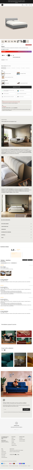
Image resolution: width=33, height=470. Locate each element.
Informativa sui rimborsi (4, 465)
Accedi (2, 450)
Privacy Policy (3, 454)
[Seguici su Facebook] (10, 454)
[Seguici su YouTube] (15, 454)
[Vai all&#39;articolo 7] (21, 41)
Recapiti (29, 465)
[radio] (8, 73)
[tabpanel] (16, 288)
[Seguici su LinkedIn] (18, 454)
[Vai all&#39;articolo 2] (5, 41)
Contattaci (20, 438)
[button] (3, 273)
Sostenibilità (13, 439)
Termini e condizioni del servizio (13, 465)
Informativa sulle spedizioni (23, 465)
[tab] (8, 260)
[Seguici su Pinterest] (13, 454)
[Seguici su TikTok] (17, 454)
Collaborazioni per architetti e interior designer (16, 450)
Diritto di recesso (3, 453)
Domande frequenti (22, 439)
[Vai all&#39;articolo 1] (2, 41)
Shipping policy (3, 451)
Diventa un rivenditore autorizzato (15, 451)
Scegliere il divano (14, 445)
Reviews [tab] (3, 260)
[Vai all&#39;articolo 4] (12, 41)
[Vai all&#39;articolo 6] (18, 41)
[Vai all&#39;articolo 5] (15, 41)
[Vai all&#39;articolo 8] (24, 41)
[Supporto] (26, 4)
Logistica (13, 442)
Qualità (12, 438)
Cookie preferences (4, 457)
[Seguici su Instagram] (12, 454)
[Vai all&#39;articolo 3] (9, 41)
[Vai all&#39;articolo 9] (27, 41)
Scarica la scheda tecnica (6, 219)
